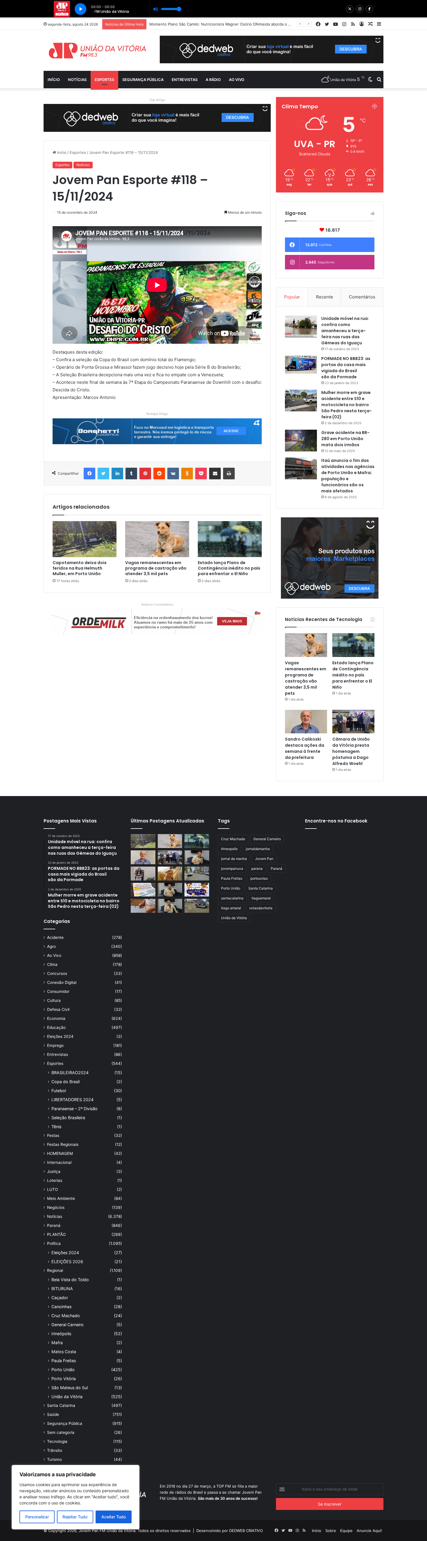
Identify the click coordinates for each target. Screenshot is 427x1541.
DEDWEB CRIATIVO (246, 1530)
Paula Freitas (63, 1360)
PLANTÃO (56, 1234)
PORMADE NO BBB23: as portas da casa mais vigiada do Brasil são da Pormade (345, 368)
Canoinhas (61, 1306)
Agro (51, 946)
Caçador (59, 1297)
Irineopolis (229, 849)
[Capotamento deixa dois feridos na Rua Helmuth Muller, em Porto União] (84, 539)
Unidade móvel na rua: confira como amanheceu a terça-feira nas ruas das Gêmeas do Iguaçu (345, 331)
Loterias (54, 1180)
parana (257, 868)
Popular (292, 297)
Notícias (77, 79)
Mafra (57, 1342)
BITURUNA (62, 1288)
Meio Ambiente (61, 1198)
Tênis (56, 1126)
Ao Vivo (54, 955)
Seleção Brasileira (68, 1117)
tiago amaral (231, 908)
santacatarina (232, 898)
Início (54, 79)
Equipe (346, 1530)
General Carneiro (67, 1324)
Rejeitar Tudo (74, 1516)
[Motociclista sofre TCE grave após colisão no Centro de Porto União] (196, 874)
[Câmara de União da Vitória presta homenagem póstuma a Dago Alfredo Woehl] (353, 722)
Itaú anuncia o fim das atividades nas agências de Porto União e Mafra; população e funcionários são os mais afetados (347, 476)
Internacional (59, 1162)
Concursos (57, 973)
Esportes (104, 79)
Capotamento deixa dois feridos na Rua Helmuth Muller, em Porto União (80, 568)
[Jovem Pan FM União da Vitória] (97, 50)
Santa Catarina (61, 1405)
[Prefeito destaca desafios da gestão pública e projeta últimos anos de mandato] (196, 857)
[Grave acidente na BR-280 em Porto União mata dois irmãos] (301, 440)
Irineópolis (61, 1333)
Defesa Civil (58, 1009)
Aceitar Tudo (113, 1516)
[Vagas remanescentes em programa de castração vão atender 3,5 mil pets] (157, 539)
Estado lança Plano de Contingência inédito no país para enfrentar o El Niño (229, 568)
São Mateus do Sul (69, 1387)
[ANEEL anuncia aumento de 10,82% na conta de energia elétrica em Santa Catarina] (143, 890)
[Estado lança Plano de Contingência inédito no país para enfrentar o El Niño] (230, 539)
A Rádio (213, 79)
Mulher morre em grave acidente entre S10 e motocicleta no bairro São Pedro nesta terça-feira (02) (346, 405)
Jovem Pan (264, 858)
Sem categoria (60, 1432)
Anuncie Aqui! (369, 1530)
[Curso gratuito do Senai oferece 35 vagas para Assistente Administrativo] (143, 874)
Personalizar (37, 1516)
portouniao (259, 878)
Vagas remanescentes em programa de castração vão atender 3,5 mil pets (155, 568)
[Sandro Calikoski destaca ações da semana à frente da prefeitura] (306, 722)
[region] (75, 1497)
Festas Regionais (62, 1144)
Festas (53, 1135)
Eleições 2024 (60, 1036)
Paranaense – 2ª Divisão (74, 1108)
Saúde (53, 1414)
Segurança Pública (143, 79)
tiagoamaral (261, 898)
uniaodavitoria (260, 908)
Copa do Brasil (65, 1081)
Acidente (55, 937)
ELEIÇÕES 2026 (67, 1261)
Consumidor (58, 991)
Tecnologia (57, 1441)
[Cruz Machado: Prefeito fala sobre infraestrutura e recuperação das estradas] (170, 890)
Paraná (53, 1225)
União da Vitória (66, 1396)
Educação (56, 1027)
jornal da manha (234, 858)
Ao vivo (236, 79)
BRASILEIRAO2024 (70, 1072)
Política (54, 1243)
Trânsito (54, 1450)
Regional (55, 1270)
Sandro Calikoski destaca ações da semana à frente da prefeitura (304, 748)
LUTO (52, 1189)
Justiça (53, 1171)
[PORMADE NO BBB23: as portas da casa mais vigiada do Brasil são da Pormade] (301, 365)
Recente (324, 297)
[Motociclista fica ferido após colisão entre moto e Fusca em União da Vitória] (196, 906)
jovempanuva (232, 868)
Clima (52, 964)
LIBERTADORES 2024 (72, 1099)
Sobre (330, 1530)
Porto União (63, 1369)
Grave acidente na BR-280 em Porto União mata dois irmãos (345, 439)
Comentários (362, 297)
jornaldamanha (258, 849)
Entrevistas (185, 79)
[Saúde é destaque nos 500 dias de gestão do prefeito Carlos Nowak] (170, 906)
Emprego (55, 1045)
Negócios (55, 1207)
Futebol (58, 1090)
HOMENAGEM (60, 1153)
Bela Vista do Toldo (70, 1279)
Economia (56, 1018)
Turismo (54, 1459)
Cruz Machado (65, 1315)
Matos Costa (63, 1351)
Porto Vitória (63, 1378)
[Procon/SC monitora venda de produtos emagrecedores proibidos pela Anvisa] (143, 906)
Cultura (54, 1000)
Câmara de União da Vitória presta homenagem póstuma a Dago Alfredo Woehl (351, 751)
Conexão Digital (61, 982)
